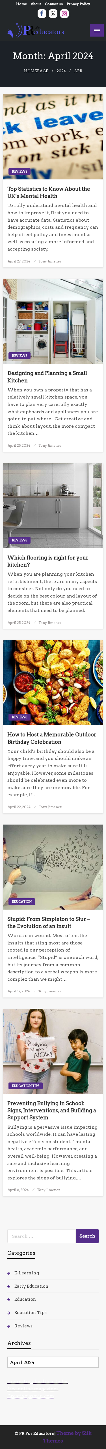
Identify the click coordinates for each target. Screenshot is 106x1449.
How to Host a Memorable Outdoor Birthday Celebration (51, 738)
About (36, 4)
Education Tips (25, 1086)
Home (21, 4)
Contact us (54, 4)
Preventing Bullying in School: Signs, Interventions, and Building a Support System (51, 1110)
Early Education (31, 1286)
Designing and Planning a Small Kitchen (47, 376)
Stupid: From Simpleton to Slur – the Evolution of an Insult (48, 922)
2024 (61, 71)
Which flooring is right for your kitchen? (47, 561)
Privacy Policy (78, 4)
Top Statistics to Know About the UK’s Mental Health (48, 192)
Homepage (36, 71)
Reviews (19, 171)
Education (22, 902)
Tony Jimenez (49, 261)
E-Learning (26, 1273)
